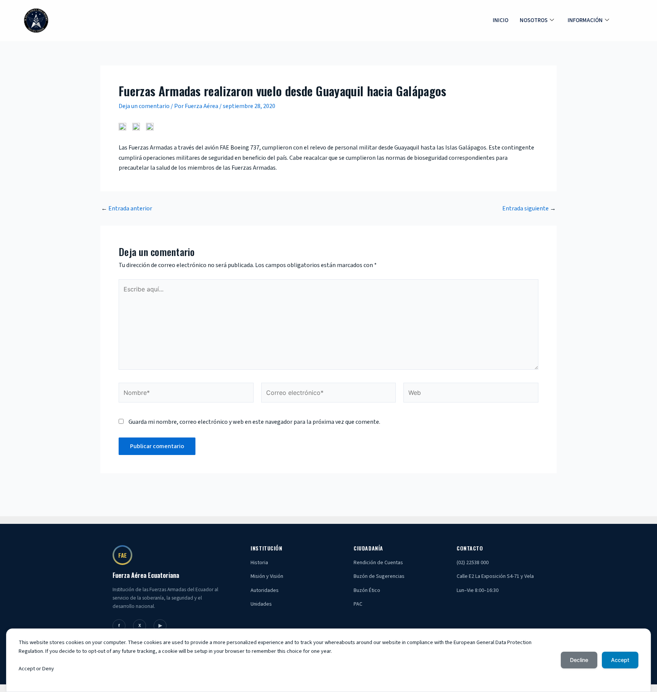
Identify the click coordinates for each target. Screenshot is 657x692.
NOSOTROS (534, 20)
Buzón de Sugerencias (379, 576)
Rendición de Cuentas (378, 562)
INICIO (500, 20)
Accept (620, 660)
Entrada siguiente (529, 208)
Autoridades (265, 590)
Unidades (261, 604)
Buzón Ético (367, 590)
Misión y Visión (267, 576)
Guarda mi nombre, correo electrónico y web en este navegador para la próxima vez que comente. (254, 422)
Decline (579, 660)
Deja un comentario (144, 106)
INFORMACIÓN (585, 20)
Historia (259, 562)
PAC (358, 604)
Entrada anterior (126, 208)
